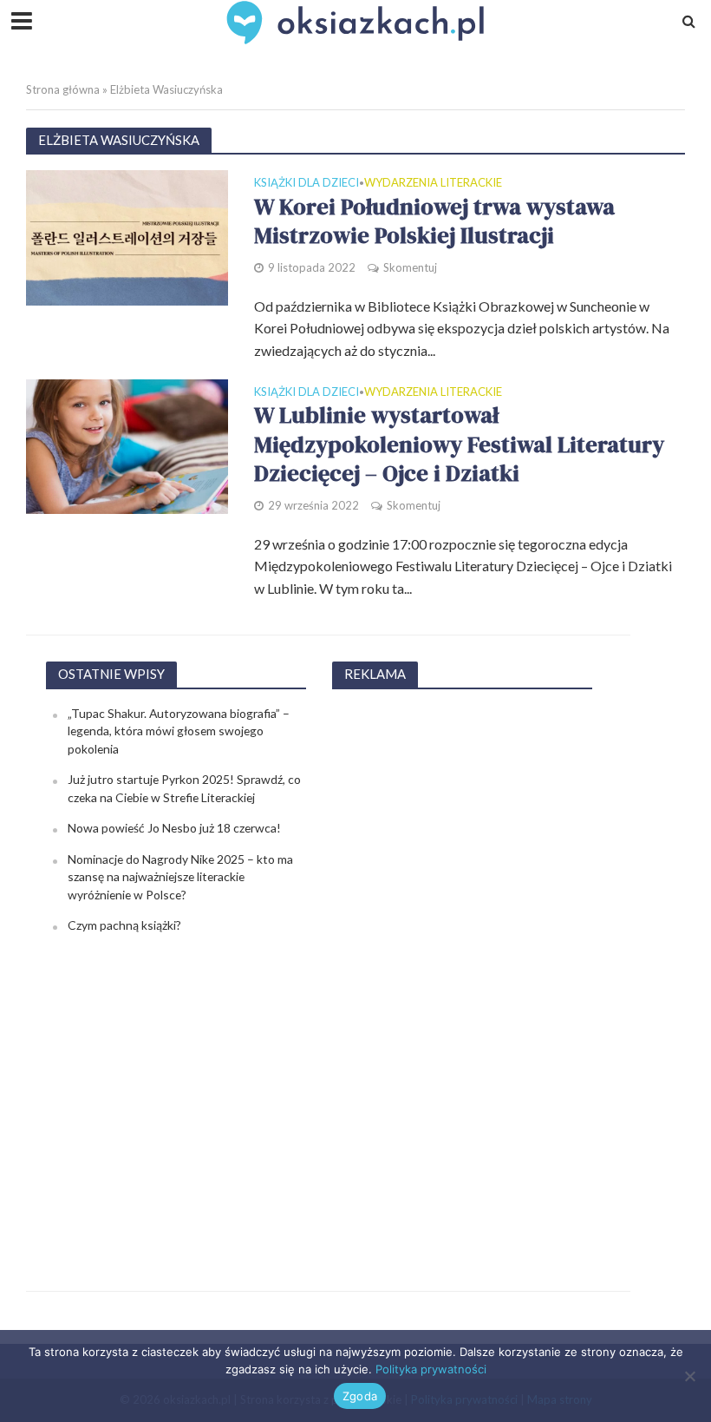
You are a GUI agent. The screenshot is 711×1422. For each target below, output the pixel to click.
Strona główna (63, 89)
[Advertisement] (462, 965)
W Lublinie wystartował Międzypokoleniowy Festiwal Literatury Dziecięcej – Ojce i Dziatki (459, 445)
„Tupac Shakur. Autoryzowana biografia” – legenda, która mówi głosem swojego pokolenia (179, 731)
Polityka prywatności (430, 1369)
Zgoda (359, 1396)
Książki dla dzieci (306, 183)
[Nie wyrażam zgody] (689, 1376)
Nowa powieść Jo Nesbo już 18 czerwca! (174, 827)
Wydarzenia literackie (433, 183)
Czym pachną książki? (124, 925)
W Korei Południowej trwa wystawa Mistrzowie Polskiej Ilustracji (434, 222)
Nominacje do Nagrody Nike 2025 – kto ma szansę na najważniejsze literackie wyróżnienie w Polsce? (180, 877)
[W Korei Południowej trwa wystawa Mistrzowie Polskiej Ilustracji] (127, 235)
